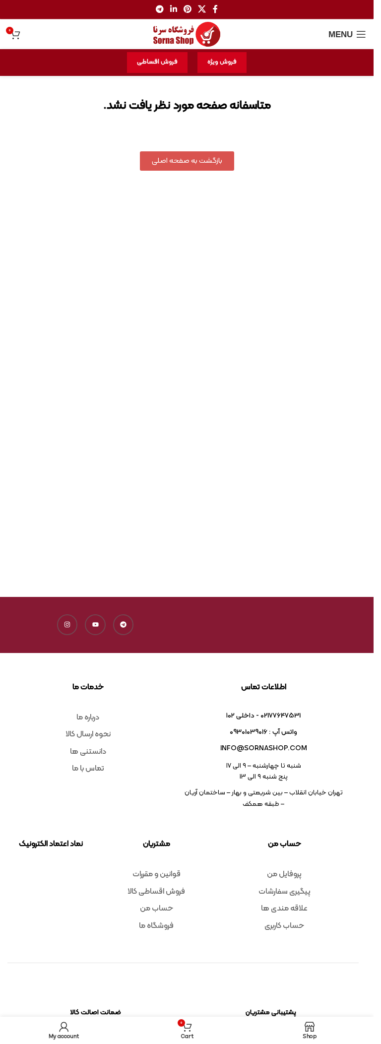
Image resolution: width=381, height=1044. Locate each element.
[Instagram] (67, 624)
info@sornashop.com (263, 748)
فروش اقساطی (157, 62)
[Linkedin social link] (173, 9)
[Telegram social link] (159, 9)
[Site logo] (187, 34)
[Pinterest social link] (188, 9)
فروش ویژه (222, 62)
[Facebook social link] (215, 9)
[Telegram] (123, 624)
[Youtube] (95, 624)
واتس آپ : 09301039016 (263, 732)
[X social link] (202, 9)
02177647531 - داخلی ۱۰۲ (263, 716)
